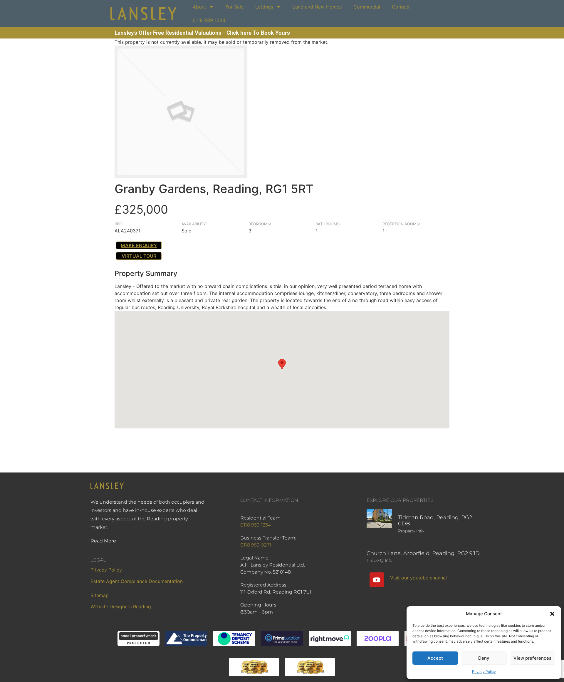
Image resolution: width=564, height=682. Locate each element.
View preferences (532, 658)
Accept (435, 658)
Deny (483, 658)
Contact (401, 7)
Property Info (411, 531)
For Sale (235, 7)
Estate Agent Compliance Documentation (136, 581)
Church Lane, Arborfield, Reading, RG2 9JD (423, 553)
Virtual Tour (139, 256)
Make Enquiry (139, 245)
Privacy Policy (484, 671)
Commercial (366, 7)
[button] (552, 614)
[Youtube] (377, 579)
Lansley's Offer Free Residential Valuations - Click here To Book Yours (202, 32)
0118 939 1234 (209, 20)
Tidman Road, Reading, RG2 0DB (435, 520)
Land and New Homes (317, 7)
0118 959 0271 (255, 545)
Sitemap (99, 595)
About (199, 7)
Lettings (264, 7)
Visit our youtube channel (418, 578)
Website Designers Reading (120, 606)
